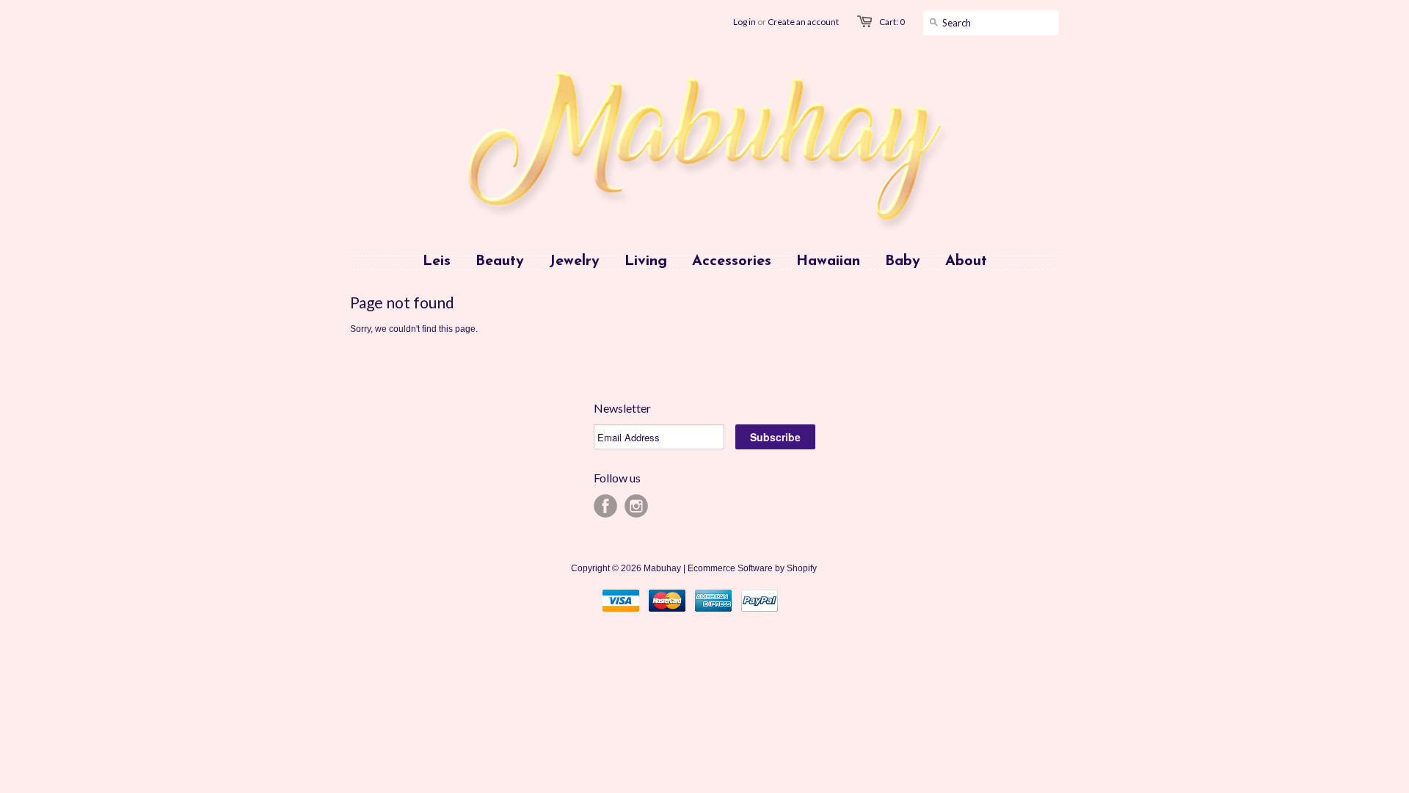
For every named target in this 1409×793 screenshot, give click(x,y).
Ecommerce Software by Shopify (752, 568)
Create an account (803, 21)
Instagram (636, 506)
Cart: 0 (892, 21)
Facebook (605, 506)
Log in (744, 21)
